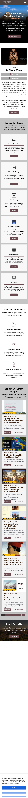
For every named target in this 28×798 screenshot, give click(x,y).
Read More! (7, 432)
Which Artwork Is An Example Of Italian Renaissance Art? (11, 526)
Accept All (14, 787)
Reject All (14, 794)
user (6, 416)
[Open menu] (25, 2)
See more (14, 155)
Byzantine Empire (8, 413)
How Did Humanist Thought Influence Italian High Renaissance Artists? (13, 490)
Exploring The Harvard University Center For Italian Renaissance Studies (13, 421)
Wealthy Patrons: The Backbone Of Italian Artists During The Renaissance (13, 562)
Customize (14, 791)
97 (19, 615)
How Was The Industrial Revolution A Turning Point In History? (14, 598)
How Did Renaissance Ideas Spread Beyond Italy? (13, 456)
